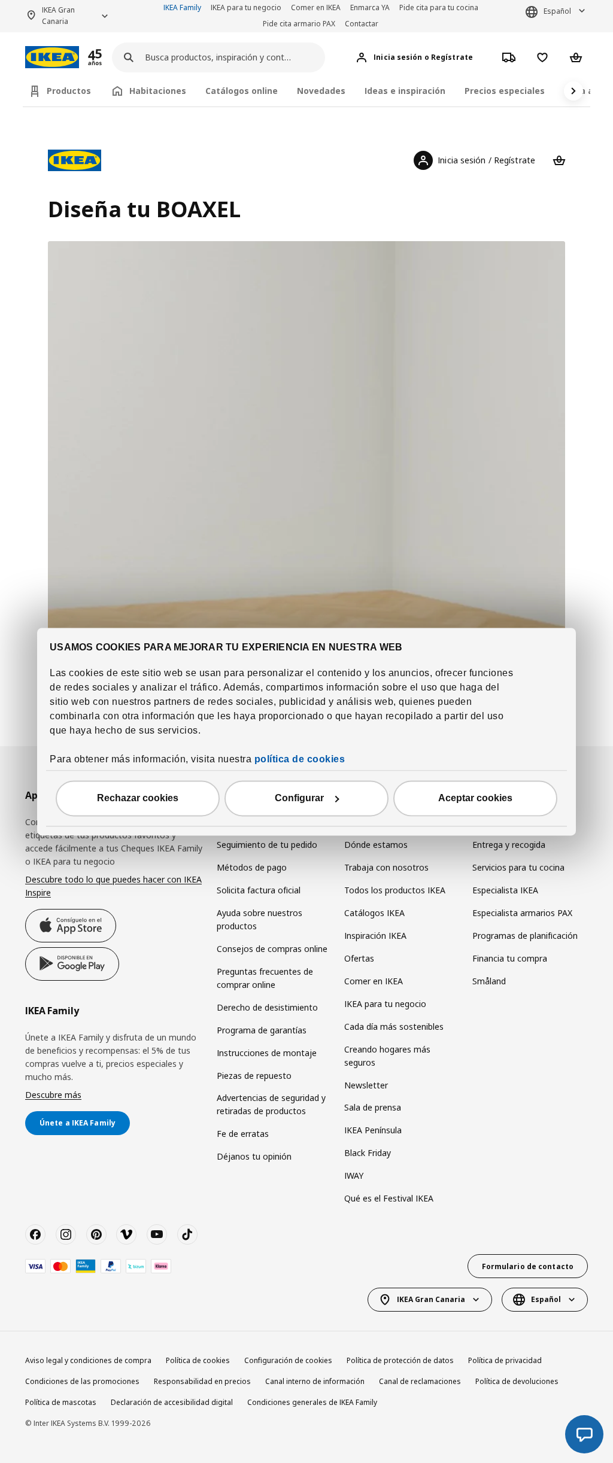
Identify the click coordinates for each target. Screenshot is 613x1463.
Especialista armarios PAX (522, 912)
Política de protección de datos (400, 1360)
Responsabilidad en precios (202, 1381)
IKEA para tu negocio (246, 7)
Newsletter (366, 1085)
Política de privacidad (505, 1360)
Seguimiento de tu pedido (267, 844)
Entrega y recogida (508, 844)
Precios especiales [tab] (505, 90)
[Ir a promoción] (111, 57)
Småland (489, 981)
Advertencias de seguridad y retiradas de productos (271, 1104)
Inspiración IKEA (375, 935)
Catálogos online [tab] (241, 90)
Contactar (361, 24)
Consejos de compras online (272, 948)
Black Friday (367, 1152)
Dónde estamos (376, 844)
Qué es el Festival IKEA (388, 1198)
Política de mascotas (60, 1402)
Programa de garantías (261, 1030)
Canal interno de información (315, 1381)
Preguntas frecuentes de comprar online (265, 978)
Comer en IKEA (316, 7)
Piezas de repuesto (254, 1075)
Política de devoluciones (517, 1381)
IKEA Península (373, 1130)
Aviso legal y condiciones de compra (88, 1360)
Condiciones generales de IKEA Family (312, 1402)
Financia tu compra (509, 958)
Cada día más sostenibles (394, 1026)
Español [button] (557, 11)
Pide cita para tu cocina (438, 7)
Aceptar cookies (475, 798)
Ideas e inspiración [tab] (405, 90)
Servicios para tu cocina (518, 867)
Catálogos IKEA (374, 912)
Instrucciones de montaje (267, 1053)
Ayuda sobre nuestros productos (259, 919)
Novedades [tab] (321, 90)
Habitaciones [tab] (157, 90)
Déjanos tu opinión (254, 1156)
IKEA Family (182, 7)
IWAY (353, 1175)
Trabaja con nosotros (386, 867)
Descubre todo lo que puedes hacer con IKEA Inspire (113, 886)
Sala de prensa (372, 1107)
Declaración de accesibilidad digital (172, 1402)
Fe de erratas (243, 1133)
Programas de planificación (525, 935)
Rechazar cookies (137, 798)
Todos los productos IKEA (394, 890)
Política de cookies (198, 1360)
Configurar (299, 798)
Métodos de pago (252, 867)
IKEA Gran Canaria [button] (58, 15)
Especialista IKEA (505, 890)
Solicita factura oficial (259, 890)
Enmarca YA (370, 7)
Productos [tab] (69, 90)
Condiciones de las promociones (82, 1381)
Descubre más (53, 1094)
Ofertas (359, 958)
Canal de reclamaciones (420, 1381)
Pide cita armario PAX (299, 24)
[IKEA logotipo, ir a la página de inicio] (52, 57)
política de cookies (299, 759)
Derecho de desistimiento (267, 1007)
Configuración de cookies (288, 1360)
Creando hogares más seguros (387, 1056)
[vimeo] (126, 1234)
